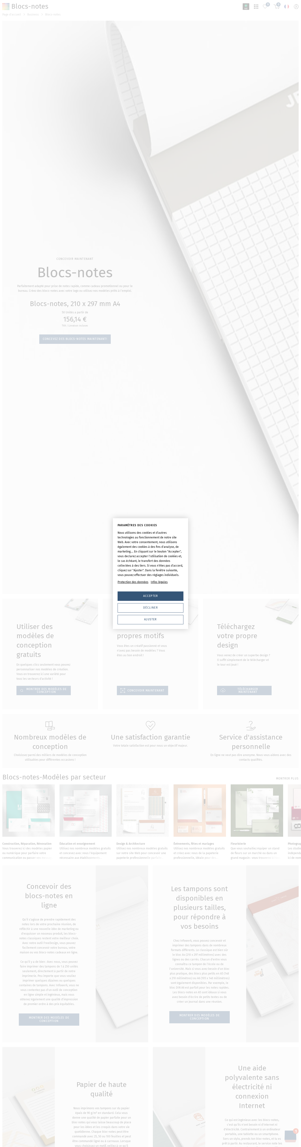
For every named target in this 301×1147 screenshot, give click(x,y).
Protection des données (133, 582)
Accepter (150, 596)
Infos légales (159, 582)
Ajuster (150, 619)
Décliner (150, 607)
